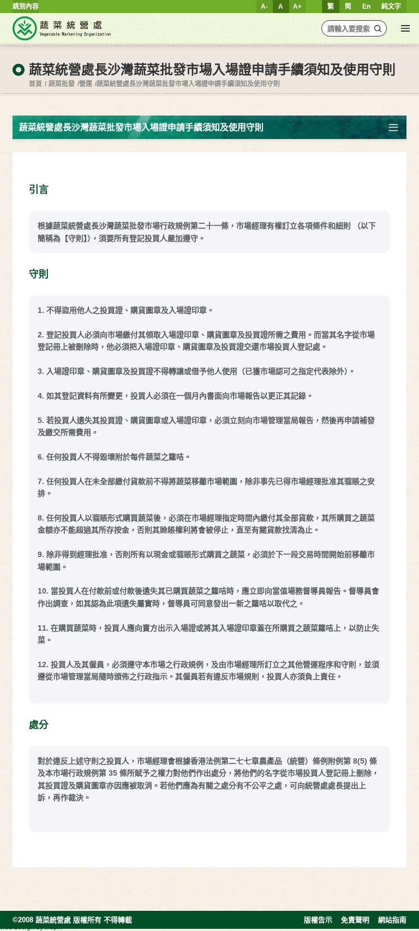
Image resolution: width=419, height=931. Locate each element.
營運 (85, 84)
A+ (297, 6)
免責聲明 (355, 919)
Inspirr (54, 927)
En (366, 6)
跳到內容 (26, 6)
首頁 (35, 84)
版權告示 (318, 919)
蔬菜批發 (62, 84)
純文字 (391, 6)
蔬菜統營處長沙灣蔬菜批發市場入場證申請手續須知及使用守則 (188, 84)
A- (264, 6)
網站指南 (392, 919)
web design (17, 927)
